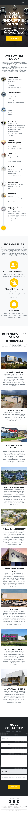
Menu (23, 2)
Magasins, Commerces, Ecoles (13, 810)
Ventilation (16, 806)
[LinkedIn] (18, 801)
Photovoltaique (18, 807)
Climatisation (23, 806)
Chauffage (5, 807)
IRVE (23, 807)
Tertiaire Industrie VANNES (7, 809)
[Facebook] (14, 801)
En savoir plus (14, 38)
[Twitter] (10, 801)
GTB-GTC (10, 807)
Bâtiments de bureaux (20, 809)
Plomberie (10, 806)
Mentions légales (14, 804)
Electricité (3, 806)
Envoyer (14, 787)
